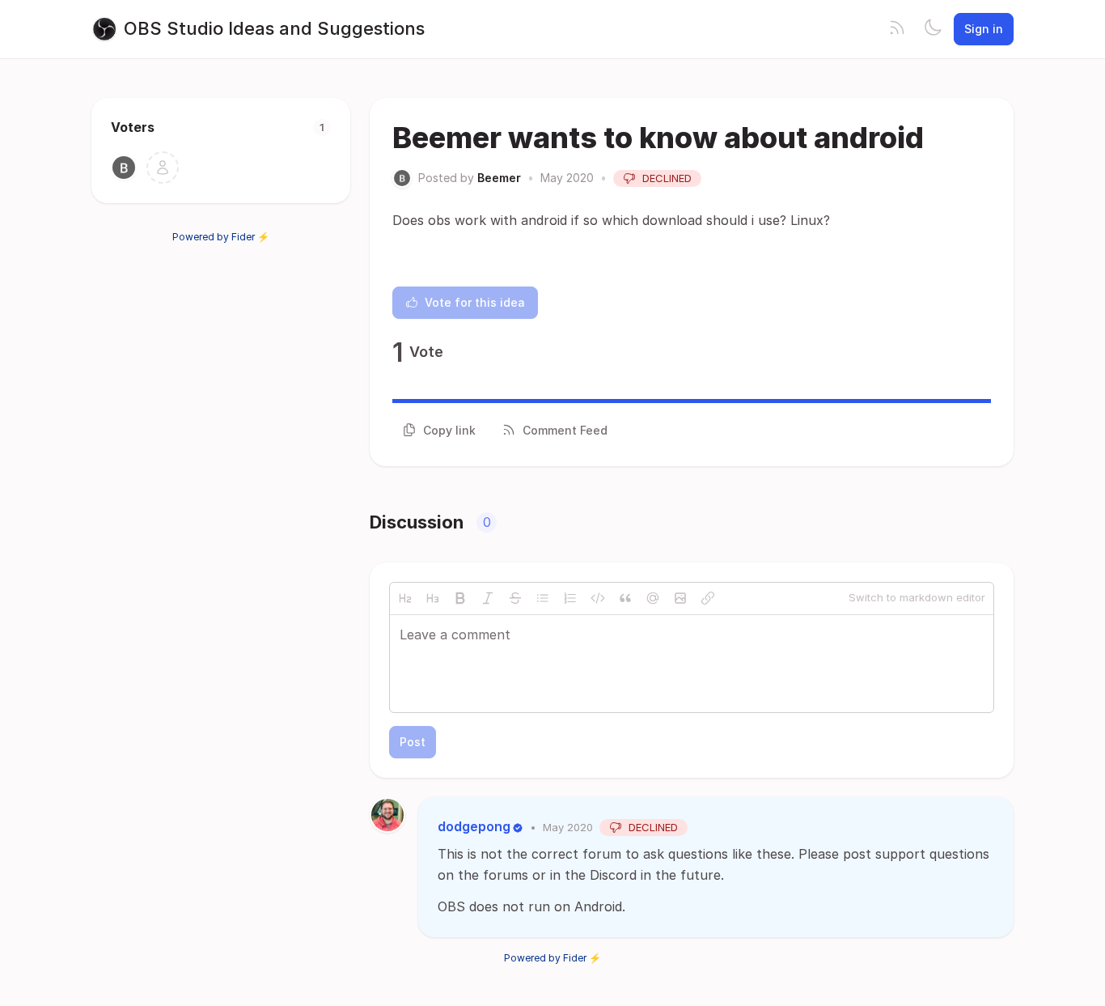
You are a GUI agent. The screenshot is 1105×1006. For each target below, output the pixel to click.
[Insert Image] (680, 598)
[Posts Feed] (897, 29)
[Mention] (653, 598)
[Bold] (460, 598)
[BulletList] (543, 598)
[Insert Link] (708, 598)
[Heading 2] (405, 598)
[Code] (598, 598)
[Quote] (625, 598)
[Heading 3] (433, 598)
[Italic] (488, 598)
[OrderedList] (570, 598)
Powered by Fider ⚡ (220, 237)
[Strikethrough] (515, 598)
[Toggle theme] (932, 29)
